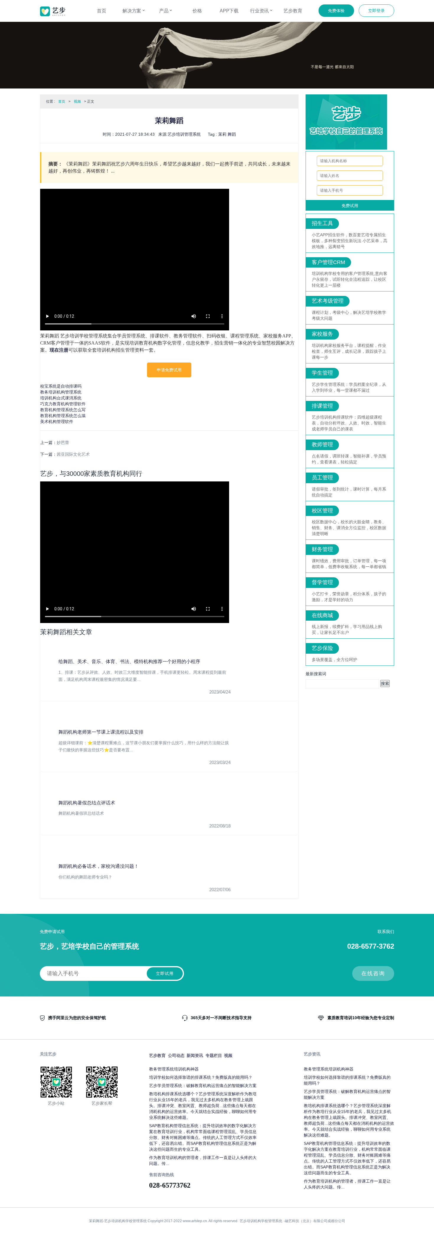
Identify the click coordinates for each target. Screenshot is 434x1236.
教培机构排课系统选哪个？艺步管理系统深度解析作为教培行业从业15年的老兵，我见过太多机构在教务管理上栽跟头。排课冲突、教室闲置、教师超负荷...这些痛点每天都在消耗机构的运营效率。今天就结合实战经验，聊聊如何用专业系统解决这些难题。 (203, 1105)
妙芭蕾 (63, 442)
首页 (101, 10)
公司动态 (176, 1055)
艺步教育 (292, 10)
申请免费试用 (169, 370)
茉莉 (222, 134)
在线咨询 (373, 973)
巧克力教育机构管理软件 (63, 403)
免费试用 (350, 205)
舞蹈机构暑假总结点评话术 (86, 802)
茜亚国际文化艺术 (73, 454)
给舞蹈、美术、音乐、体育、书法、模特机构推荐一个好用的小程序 (129, 661)
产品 (164, 10)
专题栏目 (213, 1055)
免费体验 (336, 10)
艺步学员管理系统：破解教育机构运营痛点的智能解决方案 (203, 1085)
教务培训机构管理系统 (60, 392)
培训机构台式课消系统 (60, 398)
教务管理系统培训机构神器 (174, 1069)
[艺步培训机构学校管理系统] (53, 11)
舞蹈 (232, 134)
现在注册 (59, 350)
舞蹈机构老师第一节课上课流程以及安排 (100, 732)
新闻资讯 (195, 1055)
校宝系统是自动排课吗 (60, 386)
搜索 (385, 683)
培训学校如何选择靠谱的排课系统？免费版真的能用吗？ (200, 1077)
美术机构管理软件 (56, 421)
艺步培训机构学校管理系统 (261, 1221)
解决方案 (133, 10)
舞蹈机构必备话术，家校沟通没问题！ (98, 866)
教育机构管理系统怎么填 (63, 415)
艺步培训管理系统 (184, 134)
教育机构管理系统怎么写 (63, 409)
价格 (197, 10)
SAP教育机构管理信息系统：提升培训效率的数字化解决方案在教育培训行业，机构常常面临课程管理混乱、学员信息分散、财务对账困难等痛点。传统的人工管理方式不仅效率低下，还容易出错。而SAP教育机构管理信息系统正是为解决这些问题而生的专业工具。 (203, 1137)
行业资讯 (260, 10)
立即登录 (376, 10)
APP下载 (229, 10)
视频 (77, 101)
